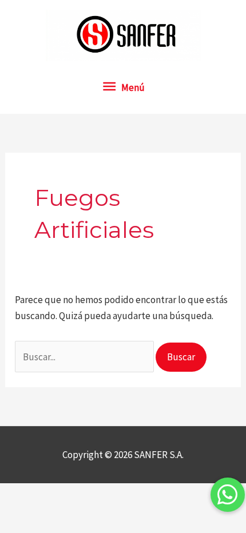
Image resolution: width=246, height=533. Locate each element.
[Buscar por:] (85, 357)
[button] (228, 495)
